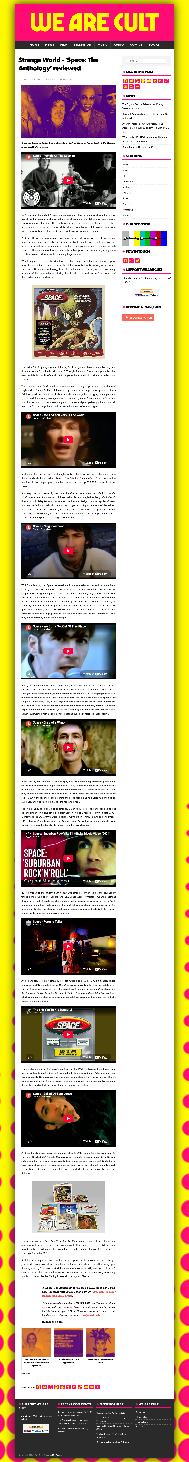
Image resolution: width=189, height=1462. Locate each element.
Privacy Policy (141, 1417)
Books (153, 44)
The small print (141, 1422)
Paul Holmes (51, 79)
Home (34, 44)
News (49, 44)
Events (125, 215)
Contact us (140, 1412)
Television (82, 44)
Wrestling (127, 210)
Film (64, 44)
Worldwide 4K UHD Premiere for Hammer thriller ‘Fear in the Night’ (145, 139)
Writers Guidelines (143, 1427)
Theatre (126, 193)
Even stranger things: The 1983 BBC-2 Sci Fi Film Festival (74, 1414)
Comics (136, 44)
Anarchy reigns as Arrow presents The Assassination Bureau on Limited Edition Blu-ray (146, 128)
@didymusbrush (90, 1315)
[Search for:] (146, 61)
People (126, 204)
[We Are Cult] (94, 39)
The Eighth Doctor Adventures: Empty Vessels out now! (142, 106)
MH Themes (57, 1455)
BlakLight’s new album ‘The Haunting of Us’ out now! (145, 116)
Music (102, 44)
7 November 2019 (31, 79)
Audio (119, 44)
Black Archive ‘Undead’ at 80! (138, 147)
